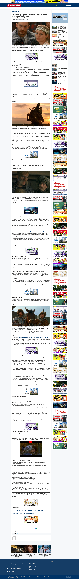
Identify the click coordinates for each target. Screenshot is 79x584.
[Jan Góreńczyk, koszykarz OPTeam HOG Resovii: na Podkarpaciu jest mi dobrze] (54, 65)
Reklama (59, 5)
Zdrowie (35, 5)
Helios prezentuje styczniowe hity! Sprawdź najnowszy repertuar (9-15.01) (26, 513)
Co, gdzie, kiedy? (47, 5)
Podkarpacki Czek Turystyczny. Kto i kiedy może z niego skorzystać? (62, 69)
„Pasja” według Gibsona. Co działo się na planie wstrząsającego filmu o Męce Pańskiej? (28, 510)
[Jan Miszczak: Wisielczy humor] (54, 77)
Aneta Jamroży (19, 536)
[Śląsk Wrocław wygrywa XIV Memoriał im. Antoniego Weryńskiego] (54, 73)
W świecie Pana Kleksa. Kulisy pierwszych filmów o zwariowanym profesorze (33, 231)
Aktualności (26, 5)
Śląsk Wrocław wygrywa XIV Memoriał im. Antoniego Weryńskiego (62, 73)
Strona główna (14, 11)
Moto (37, 5)
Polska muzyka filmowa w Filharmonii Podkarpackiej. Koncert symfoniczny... (17, 555)
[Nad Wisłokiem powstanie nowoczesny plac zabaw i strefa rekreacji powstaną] (54, 27)
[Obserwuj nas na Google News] (36, 529)
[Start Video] (31, 449)
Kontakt (63, 5)
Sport (29, 5)
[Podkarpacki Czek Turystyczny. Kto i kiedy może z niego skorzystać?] (54, 69)
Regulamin (16, 577)
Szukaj (70, 5)
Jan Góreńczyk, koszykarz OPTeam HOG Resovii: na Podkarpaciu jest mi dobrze (62, 65)
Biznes (32, 5)
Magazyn (18, 11)
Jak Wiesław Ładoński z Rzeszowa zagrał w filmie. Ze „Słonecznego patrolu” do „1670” (33, 337)
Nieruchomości (41, 5)
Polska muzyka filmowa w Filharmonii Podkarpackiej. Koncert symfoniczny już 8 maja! (28, 508)
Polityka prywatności (11, 577)
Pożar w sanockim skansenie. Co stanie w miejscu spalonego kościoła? (62, 31)
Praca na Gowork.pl (32, 569)
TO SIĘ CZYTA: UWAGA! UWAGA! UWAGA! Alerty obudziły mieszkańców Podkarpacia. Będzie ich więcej (59, 25)
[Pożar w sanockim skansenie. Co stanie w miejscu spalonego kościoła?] (54, 31)
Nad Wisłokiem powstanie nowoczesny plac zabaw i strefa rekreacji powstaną (62, 27)
